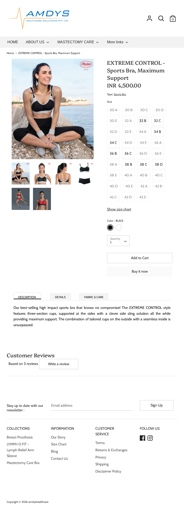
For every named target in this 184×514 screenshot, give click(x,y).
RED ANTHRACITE (119, 227)
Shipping (102, 464)
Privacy (100, 457)
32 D (113, 132)
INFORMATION (62, 428)
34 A (142, 132)
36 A (158, 143)
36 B (113, 153)
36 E (158, 153)
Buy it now (140, 271)
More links (115, 42)
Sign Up (157, 405)
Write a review (58, 364)
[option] (53, 111)
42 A (143, 186)
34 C (113, 143)
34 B (157, 132)
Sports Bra (120, 94)
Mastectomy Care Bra (23, 463)
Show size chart (119, 209)
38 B (128, 164)
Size (109, 101)
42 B (158, 186)
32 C (157, 121)
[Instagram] (150, 437)
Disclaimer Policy (108, 471)
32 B (142, 121)
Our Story (58, 437)
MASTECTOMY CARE (76, 42)
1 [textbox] (110, 242)
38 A (113, 164)
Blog (54, 451)
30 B (129, 110)
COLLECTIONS (18, 428)
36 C (128, 153)
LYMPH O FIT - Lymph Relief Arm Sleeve (20, 450)
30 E (113, 121)
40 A (128, 175)
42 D (128, 197)
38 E (113, 175)
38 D (159, 164)
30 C (144, 110)
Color (115, 220)
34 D (128, 143)
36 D (143, 153)
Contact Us (59, 458)
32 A (128, 121)
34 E (143, 143)
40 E (129, 186)
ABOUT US (35, 42)
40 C (159, 175)
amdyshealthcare (38, 501)
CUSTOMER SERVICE (104, 431)
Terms (100, 443)
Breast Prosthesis (20, 437)
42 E (142, 197)
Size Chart (58, 444)
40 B (143, 175)
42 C (113, 197)
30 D (160, 110)
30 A (113, 110)
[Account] (149, 17)
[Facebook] (142, 437)
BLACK (110, 227)
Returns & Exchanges (111, 450)
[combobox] (118, 240)
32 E (128, 132)
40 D (114, 186)
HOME (12, 42)
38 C (143, 164)
